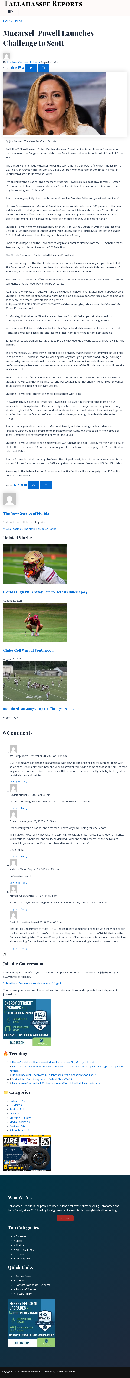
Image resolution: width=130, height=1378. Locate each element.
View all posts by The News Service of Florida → (31, 529)
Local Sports (23, 1258)
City (15, 1113)
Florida (18, 21)
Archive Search (24, 1276)
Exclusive (8, 21)
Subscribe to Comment (17, 983)
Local (16, 1105)
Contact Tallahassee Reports (33, 1285)
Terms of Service (26, 1289)
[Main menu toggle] (10, 12)
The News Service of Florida (23, 62)
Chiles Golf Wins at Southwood (28, 650)
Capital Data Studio (66, 1371)
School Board (20, 1130)
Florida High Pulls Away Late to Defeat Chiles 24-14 (45, 592)
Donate (20, 1280)
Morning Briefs (21, 1118)
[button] (65, 1218)
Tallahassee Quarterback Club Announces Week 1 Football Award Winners (56, 1083)
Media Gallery (20, 1122)
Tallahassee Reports (30, 1371)
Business (17, 1126)
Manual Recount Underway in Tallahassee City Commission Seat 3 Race (54, 1075)
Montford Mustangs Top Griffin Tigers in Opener (43, 708)
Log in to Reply (18, 782)
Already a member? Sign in (46, 983)
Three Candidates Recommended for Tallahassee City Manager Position (54, 1062)
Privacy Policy (24, 1294)
